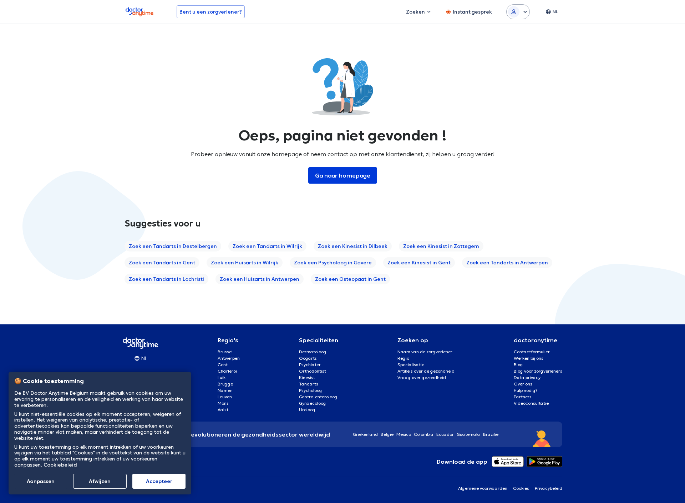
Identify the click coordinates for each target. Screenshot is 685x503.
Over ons (523, 384)
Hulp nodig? (526, 390)
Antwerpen (229, 358)
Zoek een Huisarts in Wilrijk (244, 262)
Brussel (225, 351)
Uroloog (307, 409)
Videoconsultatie (531, 403)
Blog (518, 364)
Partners (523, 396)
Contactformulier (532, 351)
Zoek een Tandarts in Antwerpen (507, 262)
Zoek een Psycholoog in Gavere (333, 262)
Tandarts (308, 384)
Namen (225, 390)
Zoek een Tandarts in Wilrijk (267, 246)
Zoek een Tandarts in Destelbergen (173, 246)
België (387, 434)
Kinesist (307, 377)
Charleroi (227, 371)
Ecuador (445, 434)
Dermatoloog (312, 351)
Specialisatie (410, 364)
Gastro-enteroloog (318, 396)
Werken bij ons (528, 358)
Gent (223, 364)
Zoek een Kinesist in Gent (419, 262)
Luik (221, 377)
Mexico (403, 434)
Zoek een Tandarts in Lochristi (166, 279)
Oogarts (308, 358)
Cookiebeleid (60, 465)
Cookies (521, 488)
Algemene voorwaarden (482, 488)
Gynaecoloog (312, 403)
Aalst (223, 409)
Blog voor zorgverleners (538, 371)
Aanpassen (41, 481)
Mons (223, 403)
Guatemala (468, 434)
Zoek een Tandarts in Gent (162, 262)
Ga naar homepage (342, 175)
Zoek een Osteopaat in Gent (350, 279)
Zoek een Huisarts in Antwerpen (259, 279)
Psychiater (310, 364)
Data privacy (527, 377)
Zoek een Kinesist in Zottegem (441, 246)
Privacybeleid (548, 488)
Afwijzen (100, 481)
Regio (403, 358)
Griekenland (365, 434)
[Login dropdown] (518, 11)
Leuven (225, 396)
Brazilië (490, 434)
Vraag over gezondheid (421, 377)
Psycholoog (310, 390)
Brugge (225, 384)
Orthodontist (312, 371)
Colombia (423, 434)
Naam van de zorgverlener (424, 351)
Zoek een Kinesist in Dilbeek (352, 246)
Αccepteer (159, 481)
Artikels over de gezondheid (426, 371)
